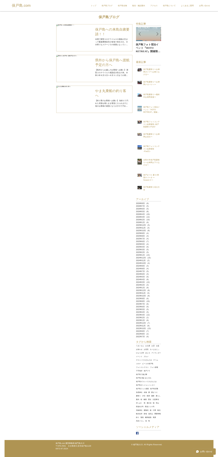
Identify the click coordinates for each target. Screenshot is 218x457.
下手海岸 (139, 371)
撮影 (152, 396)
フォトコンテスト (142, 367)
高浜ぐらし (140, 421)
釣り (137, 417)
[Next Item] (157, 34)
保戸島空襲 (154, 389)
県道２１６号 (149, 406)
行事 (154, 410)
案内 (137, 399)
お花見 (146, 349)
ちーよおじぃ (154, 349)
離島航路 (148, 417)
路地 (145, 414)
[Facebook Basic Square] (137, 433)
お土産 (147, 346)
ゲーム (155, 360)
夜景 (148, 396)
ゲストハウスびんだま (144, 360)
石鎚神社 (139, 410)
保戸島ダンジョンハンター (145, 385)
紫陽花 (146, 410)
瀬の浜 (149, 403)
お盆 (157, 346)
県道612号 (140, 406)
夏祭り (138, 396)
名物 (145, 392)
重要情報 (157, 414)
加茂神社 (139, 392)
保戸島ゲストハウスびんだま (146, 381)
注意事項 (156, 399)
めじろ (147, 353)
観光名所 (139, 414)
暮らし (158, 396)
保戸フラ (147, 371)
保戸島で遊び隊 (141, 374)
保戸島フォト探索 (142, 389)
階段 (142, 417)
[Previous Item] (140, 34)
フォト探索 (154, 367)
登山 (157, 403)
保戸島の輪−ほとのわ (143, 378)
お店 (153, 346)
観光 (159, 410)
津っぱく (139, 403)
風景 (154, 417)
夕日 (143, 396)
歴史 (149, 399)
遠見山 (150, 414)
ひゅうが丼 (140, 353)
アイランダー (156, 353)
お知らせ (139, 349)
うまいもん (140, 346)
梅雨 (145, 399)
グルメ (146, 356)
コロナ (138, 364)
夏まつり (154, 392)
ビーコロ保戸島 (147, 364)
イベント (139, 356)
